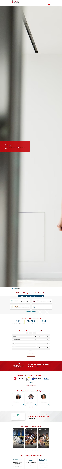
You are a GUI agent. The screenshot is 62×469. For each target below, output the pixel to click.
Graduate (26, 1)
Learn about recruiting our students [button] (31, 385)
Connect (42, 4)
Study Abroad (35, 4)
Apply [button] (49, 4)
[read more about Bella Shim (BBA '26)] (23, 404)
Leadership (25, 4)
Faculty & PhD (31, 1)
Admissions (21, 4)
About (36, 1)
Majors (17, 4)
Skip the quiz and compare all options (30, 311)
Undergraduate (22, 1)
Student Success (30, 4)
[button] (20, 301)
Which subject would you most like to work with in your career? (31, 296)
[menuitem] (22, 1)
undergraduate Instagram (36, 450)
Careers (39, 4)
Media (34, 1)
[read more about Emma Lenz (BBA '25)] (48, 404)
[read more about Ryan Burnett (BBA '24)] (35, 404)
